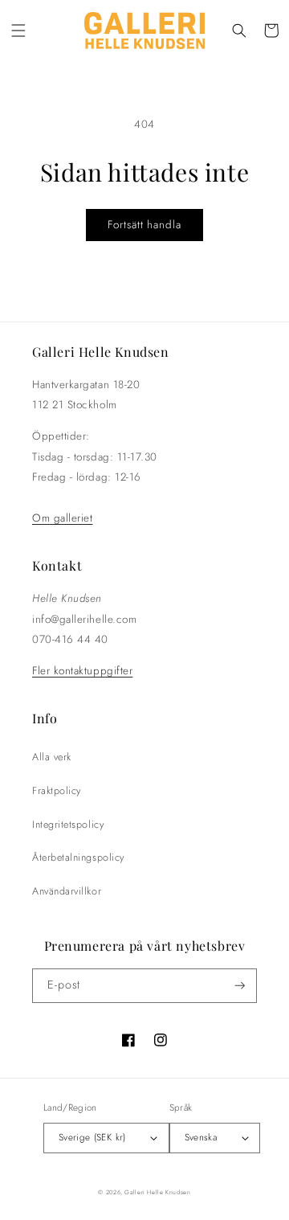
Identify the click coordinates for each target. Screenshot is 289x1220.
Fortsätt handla (144, 224)
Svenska (201, 1137)
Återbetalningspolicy (78, 857)
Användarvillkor (66, 891)
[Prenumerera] (240, 985)
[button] (18, 30)
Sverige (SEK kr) (92, 1137)
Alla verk (51, 757)
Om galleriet (62, 518)
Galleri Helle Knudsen (157, 1192)
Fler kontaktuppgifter (82, 670)
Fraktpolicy (56, 791)
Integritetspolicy (68, 824)
